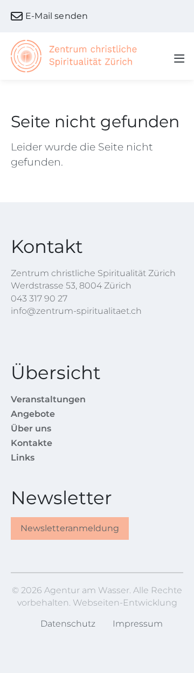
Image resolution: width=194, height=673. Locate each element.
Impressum (138, 624)
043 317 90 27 (39, 298)
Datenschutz (67, 624)
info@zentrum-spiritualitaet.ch (76, 311)
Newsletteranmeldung (69, 528)
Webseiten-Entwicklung (125, 603)
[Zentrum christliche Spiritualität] (75, 56)
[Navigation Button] (176, 56)
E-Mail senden (56, 16)
